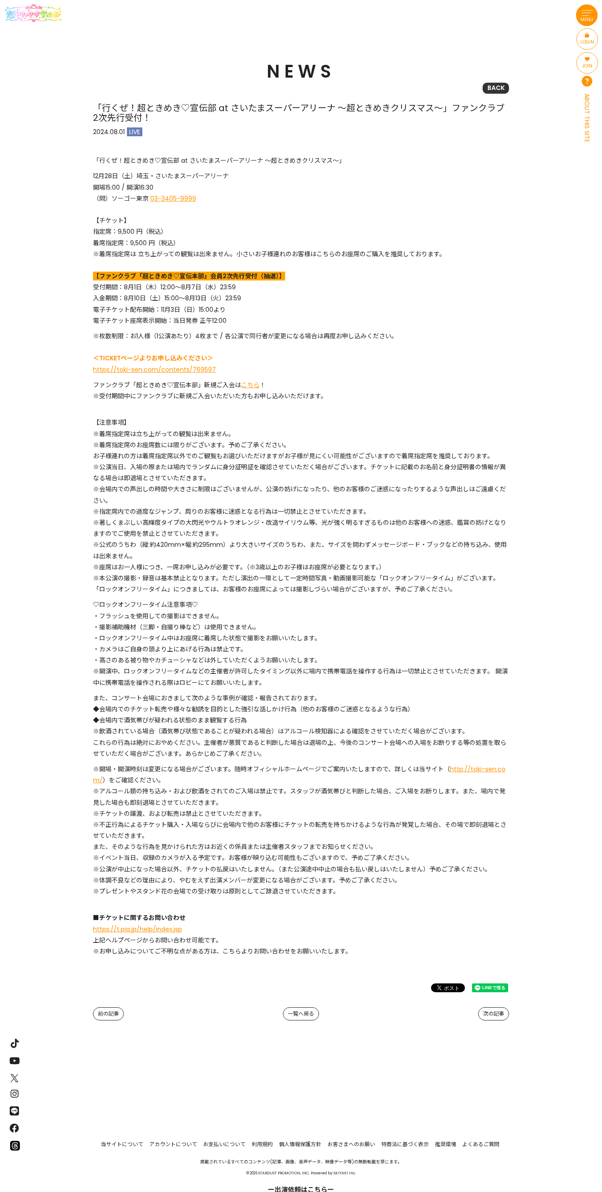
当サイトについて (122, 1144)
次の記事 (493, 1013)
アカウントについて (173, 1144)
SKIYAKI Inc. (345, 1173)
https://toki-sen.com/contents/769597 (154, 369)
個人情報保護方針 (300, 1144)
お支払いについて (224, 1144)
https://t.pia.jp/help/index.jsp (137, 929)
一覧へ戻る (301, 1013)
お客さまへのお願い (351, 1144)
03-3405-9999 (173, 198)
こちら (250, 385)
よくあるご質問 (480, 1144)
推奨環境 (445, 1144)
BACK (496, 87)
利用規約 (262, 1144)
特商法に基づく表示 (405, 1144)
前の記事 (108, 1013)
